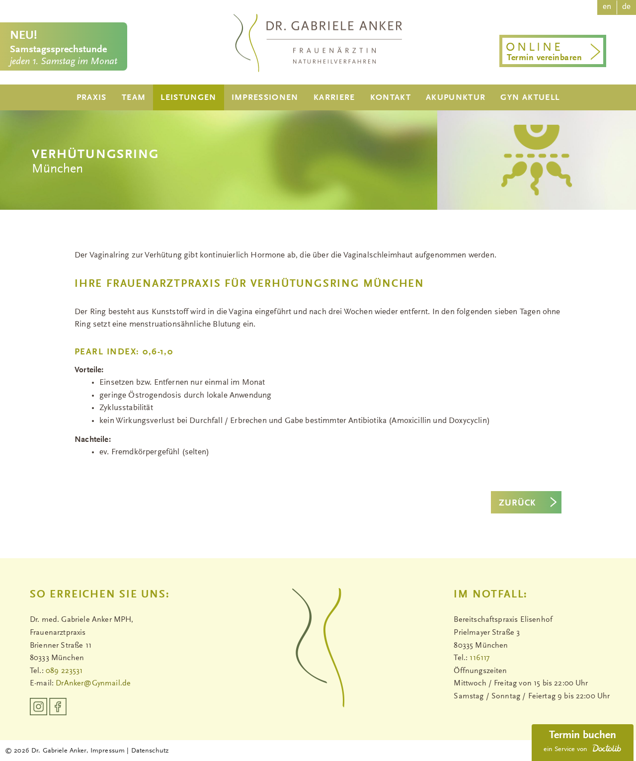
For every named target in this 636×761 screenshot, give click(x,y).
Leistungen (188, 98)
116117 (479, 658)
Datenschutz (150, 751)
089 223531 (64, 671)
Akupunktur (455, 98)
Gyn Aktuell (529, 98)
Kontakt (390, 98)
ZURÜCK (517, 503)
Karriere (334, 98)
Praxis (92, 98)
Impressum (108, 751)
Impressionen (265, 98)
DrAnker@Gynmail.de (93, 683)
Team (134, 98)
